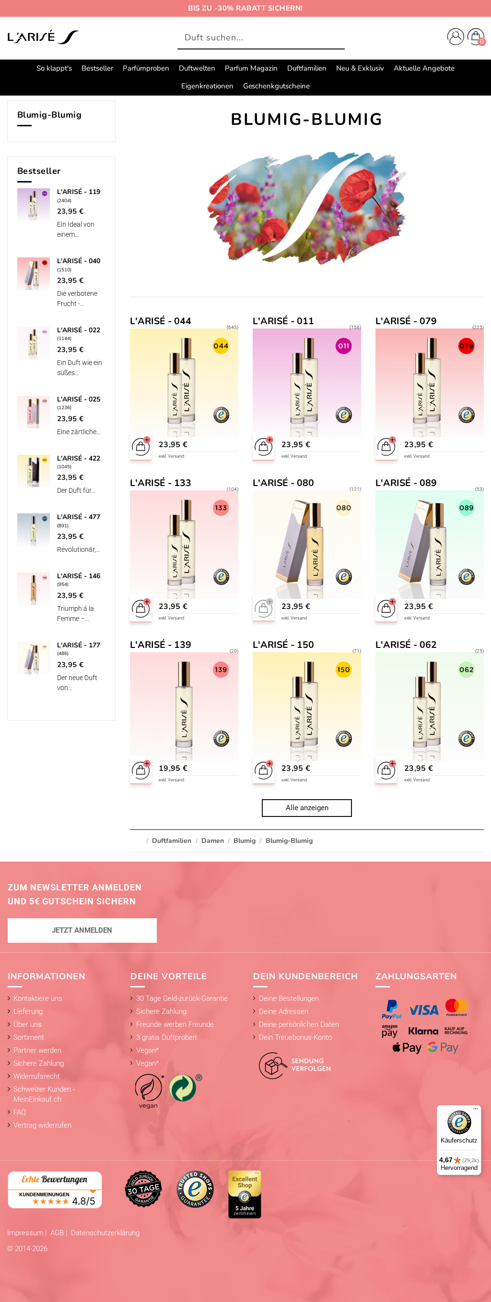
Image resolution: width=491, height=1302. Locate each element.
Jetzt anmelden (82, 930)
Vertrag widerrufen (42, 1125)
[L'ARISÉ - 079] (430, 389)
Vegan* (147, 1050)
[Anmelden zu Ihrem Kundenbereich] (453, 38)
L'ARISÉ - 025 (78, 399)
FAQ (19, 1112)
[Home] (43, 37)
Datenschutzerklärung (105, 1233)
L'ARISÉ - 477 (78, 517)
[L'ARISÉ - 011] (307, 389)
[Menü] (475, 1111)
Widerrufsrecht (36, 1076)
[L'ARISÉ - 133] (184, 551)
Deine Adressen (283, 1011)
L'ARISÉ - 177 (78, 645)
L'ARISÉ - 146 (78, 576)
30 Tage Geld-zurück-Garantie (182, 998)
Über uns (27, 1024)
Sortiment (28, 1037)
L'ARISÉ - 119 (78, 191)
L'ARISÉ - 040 (78, 261)
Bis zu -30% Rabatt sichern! (245, 8)
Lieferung (28, 1011)
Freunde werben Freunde (175, 1024)
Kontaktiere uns (37, 998)
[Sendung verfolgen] (292, 1060)
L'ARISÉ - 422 (78, 458)
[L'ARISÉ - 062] (430, 713)
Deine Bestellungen (289, 998)
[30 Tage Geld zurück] (143, 1188)
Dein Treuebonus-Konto (295, 1037)
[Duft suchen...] (335, 38)
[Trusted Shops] (195, 1188)
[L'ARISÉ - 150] (307, 713)
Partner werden (37, 1050)
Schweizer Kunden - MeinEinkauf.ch (44, 1094)
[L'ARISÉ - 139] (184, 713)
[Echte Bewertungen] (55, 1189)
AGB (58, 1233)
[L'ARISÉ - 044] (184, 389)
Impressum (26, 1233)
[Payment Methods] (429, 1026)
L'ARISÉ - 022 (78, 330)
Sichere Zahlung (38, 1063)
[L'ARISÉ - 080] (307, 551)
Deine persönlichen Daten (299, 1024)
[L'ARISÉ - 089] (430, 551)
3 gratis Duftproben (166, 1037)
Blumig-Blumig (49, 115)
